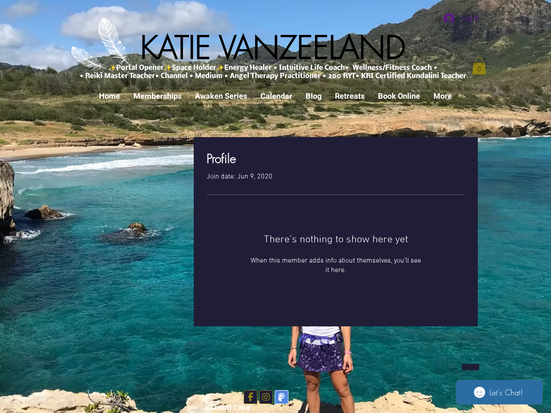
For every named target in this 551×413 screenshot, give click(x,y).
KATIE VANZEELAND (273, 47)
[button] (479, 66)
